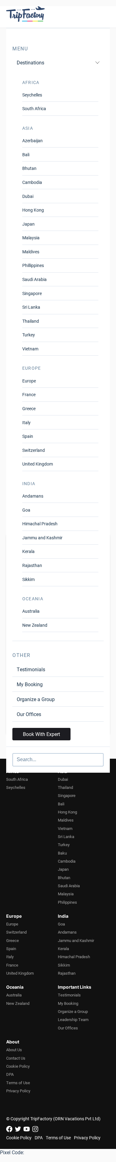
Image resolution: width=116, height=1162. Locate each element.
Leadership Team (73, 1019)
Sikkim (28, 579)
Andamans (32, 496)
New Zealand (34, 625)
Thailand (30, 321)
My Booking (30, 684)
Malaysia (31, 238)
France (29, 394)
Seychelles (32, 95)
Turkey (28, 335)
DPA (10, 1074)
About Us (14, 1049)
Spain (27, 436)
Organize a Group (36, 699)
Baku (62, 853)
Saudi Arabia (34, 279)
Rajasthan (32, 565)
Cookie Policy (18, 1066)
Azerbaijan (32, 140)
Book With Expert (41, 734)
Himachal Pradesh (40, 524)
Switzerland (33, 450)
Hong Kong (33, 210)
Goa (26, 510)
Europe (29, 381)
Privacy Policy (18, 1091)
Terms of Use (18, 1082)
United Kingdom (37, 464)
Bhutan (29, 168)
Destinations (30, 62)
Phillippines (33, 265)
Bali (25, 154)
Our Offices (29, 714)
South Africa (34, 108)
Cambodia (32, 182)
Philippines (67, 902)
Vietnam (30, 349)
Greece (29, 408)
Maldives (30, 252)
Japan (28, 224)
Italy (26, 422)
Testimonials (31, 669)
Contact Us (15, 1058)
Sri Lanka (31, 307)
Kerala (28, 551)
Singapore (32, 293)
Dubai (27, 196)
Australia (31, 611)
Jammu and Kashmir (42, 538)
